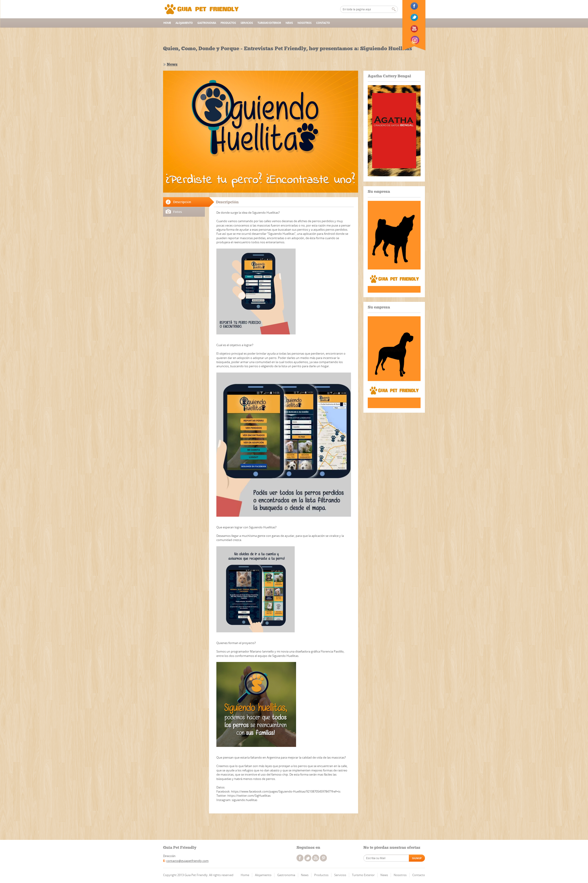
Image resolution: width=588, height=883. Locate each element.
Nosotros (304, 23)
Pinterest (323, 858)
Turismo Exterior (269, 23)
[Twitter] (414, 17)
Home (167, 23)
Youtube (315, 858)
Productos (228, 23)
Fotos (177, 212)
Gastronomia (206, 23)
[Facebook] (414, 6)
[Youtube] (414, 28)
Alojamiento (184, 23)
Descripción (182, 202)
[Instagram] (414, 40)
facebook (300, 858)
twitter (307, 858)
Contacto (323, 23)
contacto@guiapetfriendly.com (187, 861)
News (289, 23)
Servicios (246, 23)
